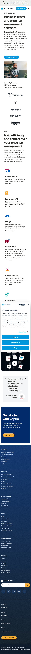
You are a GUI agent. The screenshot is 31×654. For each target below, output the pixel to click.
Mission (3, 568)
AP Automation (5, 459)
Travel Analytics (5, 501)
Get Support (4, 615)
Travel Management (7, 454)
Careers (3, 563)
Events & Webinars (6, 523)
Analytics (4, 461)
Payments (4, 457)
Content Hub (5, 519)
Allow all (15, 337)
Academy (4, 521)
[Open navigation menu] (29, 8)
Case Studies (5, 528)
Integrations (4, 545)
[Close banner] (28, 304)
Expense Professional (7, 477)
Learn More (24, 4)
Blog (2, 516)
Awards (3, 561)
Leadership (4, 565)
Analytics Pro (5, 499)
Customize (14, 342)
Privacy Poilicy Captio (24, 649)
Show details (22, 332)
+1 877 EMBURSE (9, 638)
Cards (3, 481)
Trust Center (15, 649)
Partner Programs (6, 543)
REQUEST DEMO (11, 57)
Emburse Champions (7, 525)
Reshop (3, 488)
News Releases (5, 570)
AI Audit (3, 503)
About (3, 558)
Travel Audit (4, 506)
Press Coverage (5, 572)
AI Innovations (5, 541)
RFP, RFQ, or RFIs (6, 548)
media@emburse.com (6, 631)
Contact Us (4, 607)
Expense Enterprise (6, 474)
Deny (15, 348)
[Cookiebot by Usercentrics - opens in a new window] (18, 305)
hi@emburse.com (5, 623)
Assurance (4, 479)
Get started (21, 8)
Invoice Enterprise (6, 483)
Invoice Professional (7, 486)
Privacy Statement (6, 649)
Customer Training (6, 530)
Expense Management (7, 452)
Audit (3, 464)
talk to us (8, 435)
